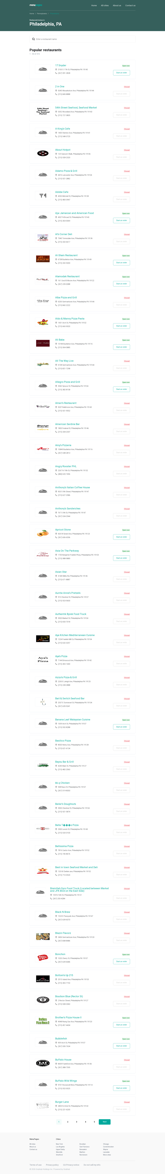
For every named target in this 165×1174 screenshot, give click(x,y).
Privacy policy (52, 1165)
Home (94, 5)
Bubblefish (61, 1038)
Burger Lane (62, 1101)
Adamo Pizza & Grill (66, 170)
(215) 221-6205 (64, 1110)
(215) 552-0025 (64, 1088)
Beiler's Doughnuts (65, 804)
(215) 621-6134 (64, 748)
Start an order (121, 73)
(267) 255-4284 (59, 899)
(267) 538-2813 (64, 453)
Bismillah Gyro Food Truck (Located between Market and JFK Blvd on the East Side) (79, 889)
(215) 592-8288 (64, 727)
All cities (105, 5)
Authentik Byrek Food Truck (70, 614)
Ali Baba (59, 339)
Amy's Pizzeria (63, 445)
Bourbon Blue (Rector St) (69, 996)
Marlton (82, 1152)
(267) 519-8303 (64, 791)
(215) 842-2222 (64, 305)
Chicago (106, 1144)
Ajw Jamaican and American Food (74, 213)
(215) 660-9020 (64, 326)
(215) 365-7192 (64, 983)
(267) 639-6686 (64, 962)
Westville (59, 1152)
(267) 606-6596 (64, 537)
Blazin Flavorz (63, 933)
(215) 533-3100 (64, 833)
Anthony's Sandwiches (67, 508)
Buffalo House (63, 1059)
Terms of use (36, 1165)
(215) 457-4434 (64, 1025)
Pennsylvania (42, 14)
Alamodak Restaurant (67, 276)
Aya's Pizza (61, 656)
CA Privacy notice (71, 1165)
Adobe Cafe (61, 192)
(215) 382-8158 (64, 390)
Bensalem (83, 1149)
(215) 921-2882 (64, 179)
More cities (107, 1155)
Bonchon (60, 954)
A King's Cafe (62, 128)
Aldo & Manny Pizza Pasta (69, 318)
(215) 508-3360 (64, 1004)
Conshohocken (108, 1147)
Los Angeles (60, 1147)
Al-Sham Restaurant (66, 255)
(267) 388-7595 (64, 1067)
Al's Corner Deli (63, 234)
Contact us (130, 5)
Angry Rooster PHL (66, 466)
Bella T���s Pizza (67, 825)
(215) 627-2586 (64, 495)
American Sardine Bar (67, 424)
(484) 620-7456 (64, 474)
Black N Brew (62, 912)
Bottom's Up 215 (64, 975)
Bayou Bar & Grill (64, 761)
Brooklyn (83, 1144)
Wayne (105, 1149)
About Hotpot (62, 149)
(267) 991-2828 (64, 73)
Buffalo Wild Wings (66, 1080)
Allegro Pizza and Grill (67, 382)
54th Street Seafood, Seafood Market (76, 107)
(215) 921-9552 (64, 411)
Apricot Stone (63, 529)
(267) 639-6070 (64, 920)
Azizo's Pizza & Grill (66, 677)
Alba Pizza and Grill (66, 297)
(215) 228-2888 (64, 685)
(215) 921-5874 (64, 812)
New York (59, 1144)
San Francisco (84, 1147)
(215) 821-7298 (64, 368)
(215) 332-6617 (64, 242)
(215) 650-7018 (64, 622)
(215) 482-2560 (64, 769)
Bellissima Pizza (64, 846)
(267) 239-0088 (64, 284)
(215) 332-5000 (64, 263)
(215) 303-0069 (64, 221)
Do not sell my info (92, 1165)
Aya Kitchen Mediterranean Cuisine (75, 635)
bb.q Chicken (62, 782)
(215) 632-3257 (64, 643)
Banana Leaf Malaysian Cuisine (72, 719)
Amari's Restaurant (65, 403)
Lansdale (106, 1152)
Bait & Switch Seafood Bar (70, 698)
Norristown (83, 1155)
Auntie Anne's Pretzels (67, 593)
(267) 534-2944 (64, 516)
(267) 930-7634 (64, 1046)
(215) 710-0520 (64, 875)
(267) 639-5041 (64, 706)
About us (117, 5)
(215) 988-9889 (64, 558)
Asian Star (61, 571)
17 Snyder (60, 65)
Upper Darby (60, 1149)
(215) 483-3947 (64, 200)
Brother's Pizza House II (68, 1017)
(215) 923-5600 (64, 601)
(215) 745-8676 (64, 854)
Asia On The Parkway (67, 550)
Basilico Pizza (63, 740)
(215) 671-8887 (64, 580)
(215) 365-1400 (64, 664)
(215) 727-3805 (64, 115)
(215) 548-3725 (64, 136)
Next (105, 1122)
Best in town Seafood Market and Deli (76, 867)
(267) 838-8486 (64, 941)
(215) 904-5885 (64, 347)
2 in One (59, 86)
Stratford (59, 1155)
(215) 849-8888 (64, 94)
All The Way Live (64, 360)
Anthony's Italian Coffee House (72, 487)
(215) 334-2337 (64, 432)
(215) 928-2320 (64, 157)
